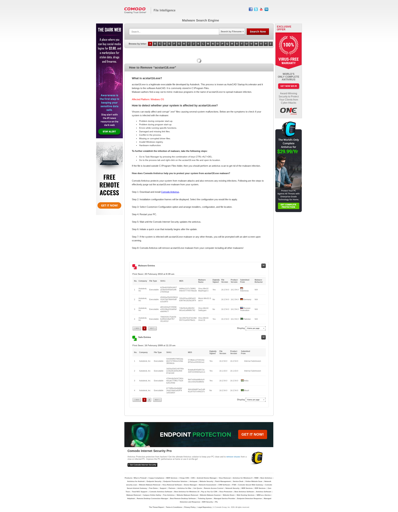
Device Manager (190, 485)
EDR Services (260, 488)
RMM (256, 478)
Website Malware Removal (149, 485)
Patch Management (223, 481)
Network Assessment (207, 485)
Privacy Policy (190, 507)
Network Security (232, 488)
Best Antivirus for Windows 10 (186, 492)
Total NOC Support (139, 492)
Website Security (206, 481)
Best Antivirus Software (244, 492)
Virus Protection (225, 492)
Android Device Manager (207, 478)
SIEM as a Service (264, 495)
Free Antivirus (169, 495)
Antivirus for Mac (184, 488)
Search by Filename (231, 31)
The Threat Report (156, 507)
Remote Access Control (213, 488)
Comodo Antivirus (170, 192)
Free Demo (153, 488)
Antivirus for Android (136, 481)
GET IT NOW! (252, 434)
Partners (172, 488)
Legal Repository (205, 507)
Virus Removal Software (172, 485)
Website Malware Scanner (210, 495)
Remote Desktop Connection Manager (152, 498)
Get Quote (197, 488)
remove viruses (233, 457)
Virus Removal (225, 478)
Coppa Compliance (156, 478)
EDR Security (207, 502)
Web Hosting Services (246, 495)
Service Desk (238, 481)
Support (163, 488)
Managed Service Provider (224, 498)
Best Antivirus (266, 478)
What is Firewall (140, 478)
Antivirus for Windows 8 (242, 478)
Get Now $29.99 (288, 86)
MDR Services (171, 478)
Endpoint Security (154, 481)
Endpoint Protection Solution (175, 481)
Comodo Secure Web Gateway (250, 485)
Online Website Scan (253, 481)
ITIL (216, 502)
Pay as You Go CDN (209, 492)
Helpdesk (131, 498)
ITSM (234, 485)
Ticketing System (205, 498)
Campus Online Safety (152, 495)
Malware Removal (133, 495)
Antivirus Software (263, 492)
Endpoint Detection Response (249, 498)
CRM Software (224, 485)
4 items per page (253, 328)
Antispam (193, 481)
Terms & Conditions (174, 507)
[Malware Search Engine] (150, 13)
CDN (193, 478)
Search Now (258, 31)
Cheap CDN (184, 478)
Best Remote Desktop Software (183, 498)
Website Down (229, 495)
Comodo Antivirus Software (160, 492)
